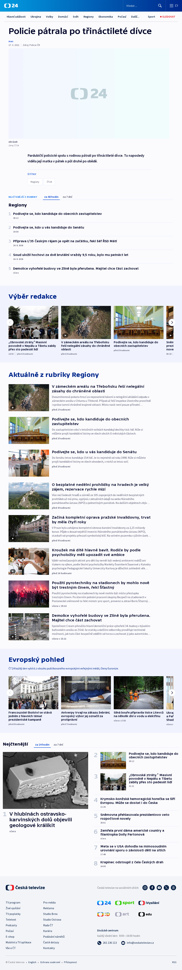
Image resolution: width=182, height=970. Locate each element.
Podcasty (11, 925)
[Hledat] (160, 5)
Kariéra (47, 931)
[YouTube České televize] (159, 888)
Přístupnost (70, 962)
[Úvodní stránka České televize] (26, 888)
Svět (76, 16)
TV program (13, 902)
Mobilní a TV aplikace (18, 942)
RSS (174, 962)
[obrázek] (89, 93)
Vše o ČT (11, 948)
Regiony (89, 16)
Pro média (49, 902)
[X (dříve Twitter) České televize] (166, 888)
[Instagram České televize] (145, 888)
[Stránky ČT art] (122, 914)
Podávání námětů (54, 936)
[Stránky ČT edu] (145, 914)
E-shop (10, 936)
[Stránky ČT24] (104, 902)
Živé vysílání (13, 908)
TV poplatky (13, 914)
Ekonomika (106, 16)
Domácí (63, 16)
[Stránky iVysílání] (148, 902)
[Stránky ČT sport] (124, 902)
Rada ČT (48, 925)
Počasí (122, 16)
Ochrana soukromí (50, 962)
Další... (135, 16)
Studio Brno (50, 914)
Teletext (11, 919)
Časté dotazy (51, 942)
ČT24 (49, 181)
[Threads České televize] (173, 888)
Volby (49, 16)
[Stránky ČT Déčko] (103, 914)
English (32, 962)
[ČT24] (11, 6)
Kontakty (49, 948)
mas (11, 41)
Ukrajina (36, 16)
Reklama (48, 908)
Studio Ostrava (52, 919)
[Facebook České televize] (152, 888)
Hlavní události (16, 16)
